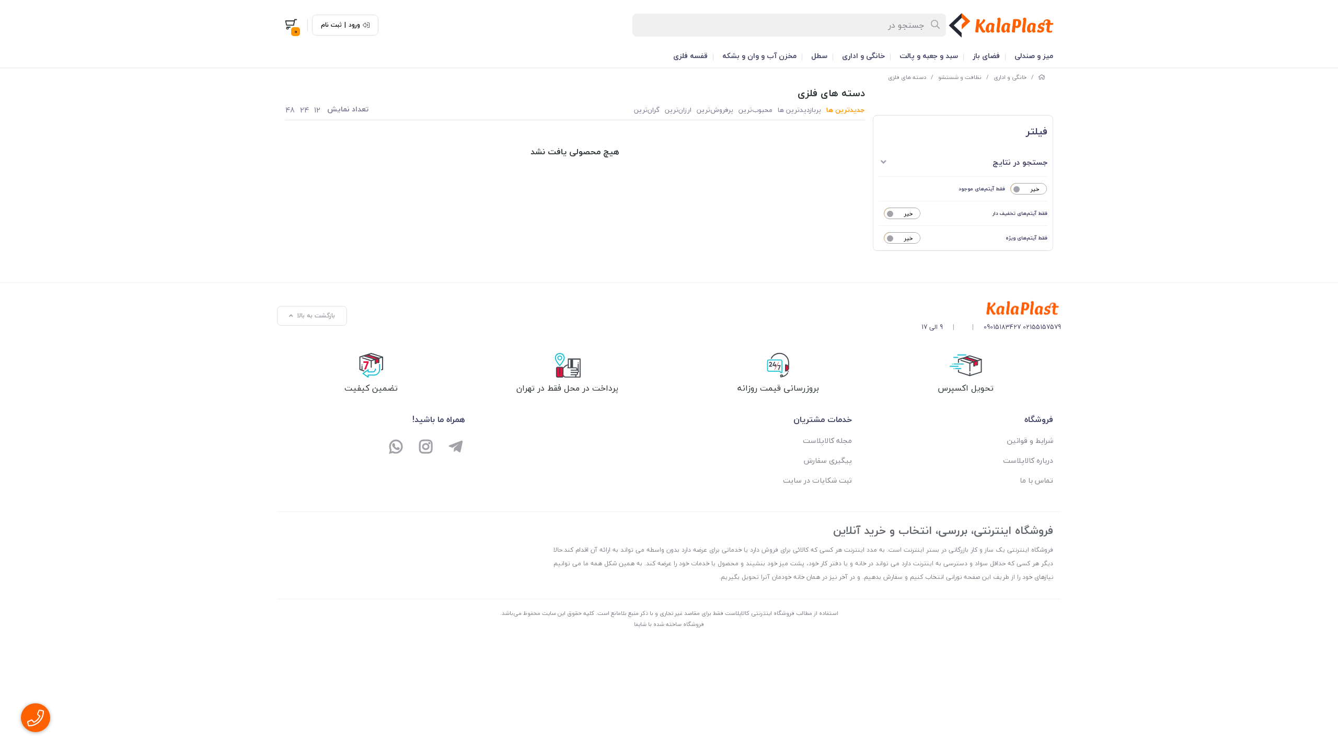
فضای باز (986, 55)
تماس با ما (1036, 480)
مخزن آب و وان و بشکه (759, 55)
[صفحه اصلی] (1042, 77)
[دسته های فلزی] (991, 309)
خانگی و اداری (863, 55)
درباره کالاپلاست (1028, 460)
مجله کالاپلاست (827, 440)
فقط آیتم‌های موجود (982, 188)
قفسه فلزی (690, 55)
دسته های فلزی (907, 77)
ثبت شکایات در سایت (817, 480)
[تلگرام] (455, 448)
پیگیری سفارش (828, 460)
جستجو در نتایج (1020, 162)
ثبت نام (331, 25)
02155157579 (1042, 327)
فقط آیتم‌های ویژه (1026, 237)
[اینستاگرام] (426, 448)
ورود (354, 25)
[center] (936, 25)
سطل (819, 55)
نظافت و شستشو (960, 77)
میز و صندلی (1033, 55)
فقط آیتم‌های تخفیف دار (1020, 213)
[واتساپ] (396, 448)
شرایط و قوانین (1030, 440)
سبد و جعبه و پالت (928, 55)
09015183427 (1002, 327)
